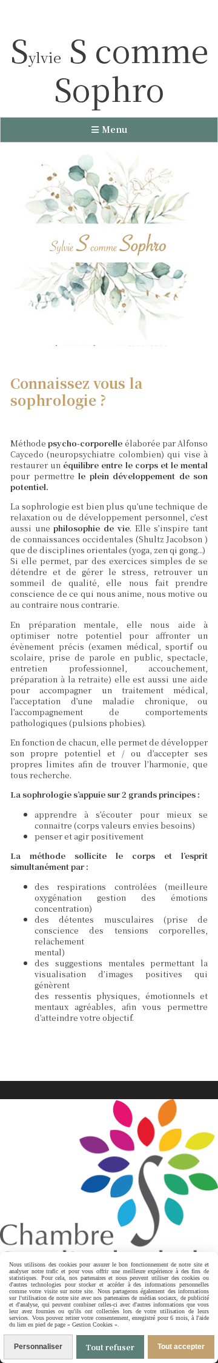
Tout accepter (181, 1346)
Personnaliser (38, 1346)
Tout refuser (109, 1347)
